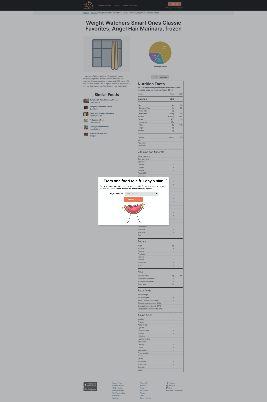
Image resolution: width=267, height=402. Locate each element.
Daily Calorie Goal (116, 194)
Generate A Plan (133, 199)
